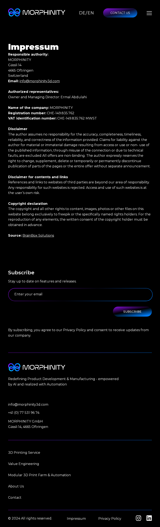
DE (82, 12)
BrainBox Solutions (38, 235)
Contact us (120, 13)
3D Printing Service (24, 453)
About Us (16, 486)
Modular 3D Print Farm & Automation (39, 475)
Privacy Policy (109, 519)
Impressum (76, 519)
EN (91, 12)
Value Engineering (23, 464)
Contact (14, 498)
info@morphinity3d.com (40, 81)
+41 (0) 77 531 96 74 (23, 413)
